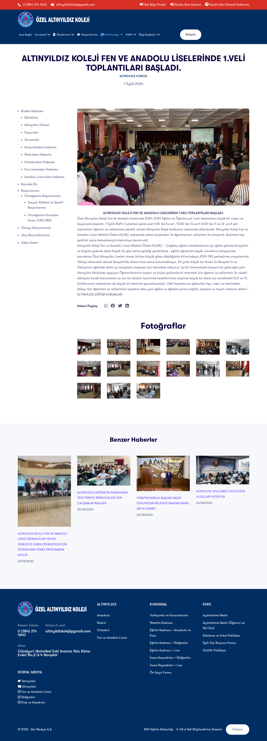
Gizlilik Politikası (214, 650)
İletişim (191, 34)
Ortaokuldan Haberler (39, 162)
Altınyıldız (28, 681)
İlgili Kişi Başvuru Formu (219, 643)
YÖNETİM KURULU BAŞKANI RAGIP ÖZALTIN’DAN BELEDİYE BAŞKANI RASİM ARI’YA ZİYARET (163, 503)
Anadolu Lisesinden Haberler (44, 177)
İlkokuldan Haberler (38, 154)
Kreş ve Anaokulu (32, 702)
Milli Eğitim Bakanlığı (158, 729)
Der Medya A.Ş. (41, 729)
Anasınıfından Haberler (40, 147)
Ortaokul (103, 630)
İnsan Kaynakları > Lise (166, 665)
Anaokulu (103, 615)
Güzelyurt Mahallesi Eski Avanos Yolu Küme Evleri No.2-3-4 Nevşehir (54, 653)
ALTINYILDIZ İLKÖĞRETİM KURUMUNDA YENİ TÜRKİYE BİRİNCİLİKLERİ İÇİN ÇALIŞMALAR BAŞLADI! (102, 498)
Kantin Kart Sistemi (187, 4)
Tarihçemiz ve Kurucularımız (169, 615)
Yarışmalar (31, 140)
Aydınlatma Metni (215, 615)
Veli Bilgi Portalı (154, 4)
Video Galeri (29, 243)
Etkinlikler (31, 117)
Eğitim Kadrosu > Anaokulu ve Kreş (170, 632)
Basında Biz (29, 184)
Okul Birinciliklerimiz (35, 235)
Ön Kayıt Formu (160, 672)
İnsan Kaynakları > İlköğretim (170, 658)
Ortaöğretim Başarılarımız (42, 196)
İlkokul (101, 623)
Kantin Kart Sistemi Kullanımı (229, 4)
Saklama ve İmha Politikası (221, 635)
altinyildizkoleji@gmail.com (75, 4)
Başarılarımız (30, 191)
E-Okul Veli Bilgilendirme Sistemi (199, 729)
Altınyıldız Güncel (134, 76)
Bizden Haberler (32, 111)
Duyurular (31, 132)
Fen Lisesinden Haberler (41, 169)
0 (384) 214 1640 (35, 4)
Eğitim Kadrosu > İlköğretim (169, 643)
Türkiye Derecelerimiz (36, 228)
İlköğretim (27, 697)
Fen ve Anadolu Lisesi (35, 692)
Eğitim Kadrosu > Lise (165, 650)
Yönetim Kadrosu (161, 623)
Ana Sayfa (25, 34)
